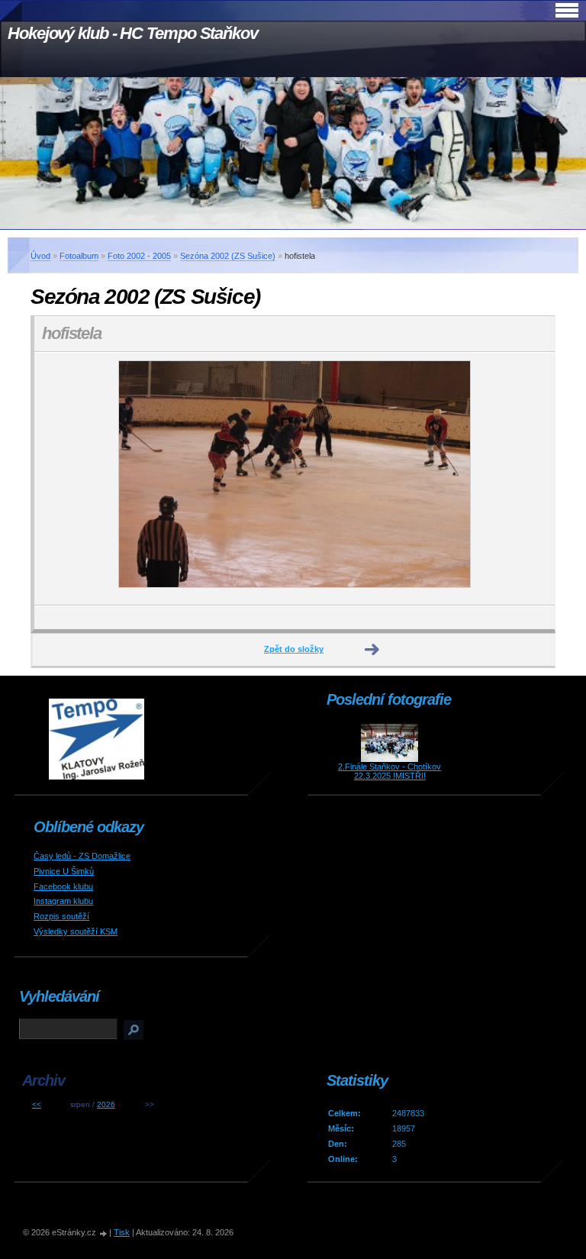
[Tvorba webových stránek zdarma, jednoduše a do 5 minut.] (103, 1233)
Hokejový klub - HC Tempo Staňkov (133, 33)
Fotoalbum (79, 255)
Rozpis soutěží (61, 916)
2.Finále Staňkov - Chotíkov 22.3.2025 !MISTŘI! (389, 771)
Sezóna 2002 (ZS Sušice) (227, 255)
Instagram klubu (63, 901)
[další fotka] (530, 478)
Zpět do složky (294, 649)
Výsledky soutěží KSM (76, 931)
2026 (106, 1104)
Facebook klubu (63, 886)
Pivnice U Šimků (64, 871)
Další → (372, 649)
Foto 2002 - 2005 (139, 255)
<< (36, 1104)
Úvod (40, 255)
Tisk (122, 1232)
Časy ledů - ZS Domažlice (82, 855)
